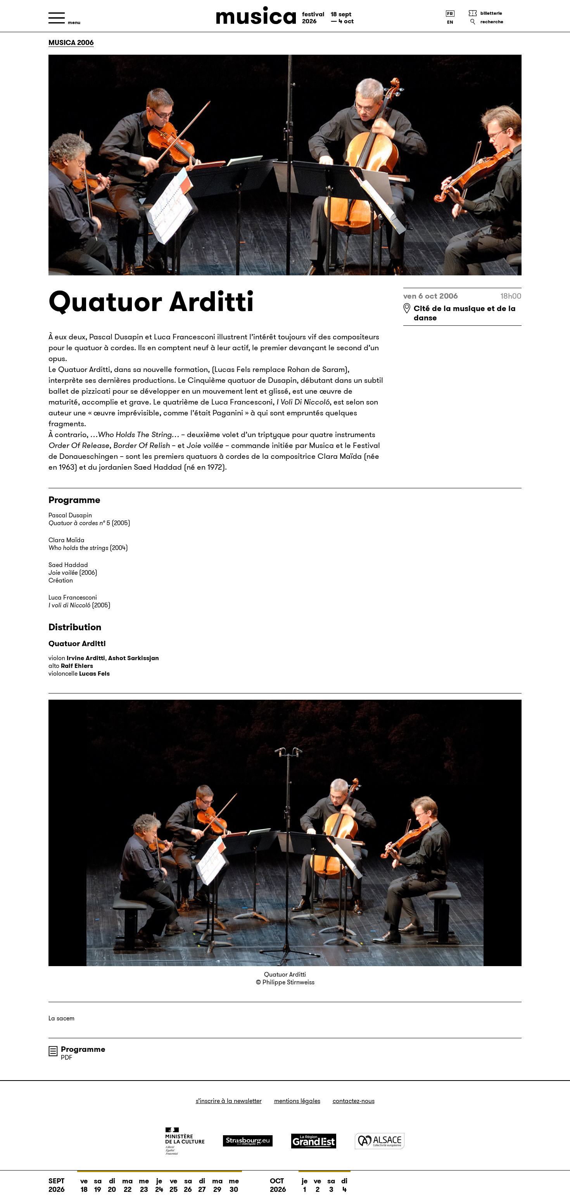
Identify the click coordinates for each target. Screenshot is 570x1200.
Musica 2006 (71, 43)
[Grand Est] (313, 1141)
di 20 (112, 1185)
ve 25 (173, 1185)
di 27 (202, 1185)
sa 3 (331, 1185)
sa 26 (188, 1185)
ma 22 (127, 1185)
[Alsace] (379, 1141)
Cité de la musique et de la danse (465, 313)
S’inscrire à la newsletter (229, 1100)
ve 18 (84, 1185)
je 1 (304, 1185)
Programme (83, 1049)
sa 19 (98, 1185)
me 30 (234, 1185)
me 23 (144, 1185)
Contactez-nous (354, 1100)
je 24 (159, 1185)
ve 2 (317, 1185)
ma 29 (217, 1185)
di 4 (344, 1185)
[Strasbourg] (248, 1140)
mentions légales (297, 1100)
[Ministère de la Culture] (185, 1141)
